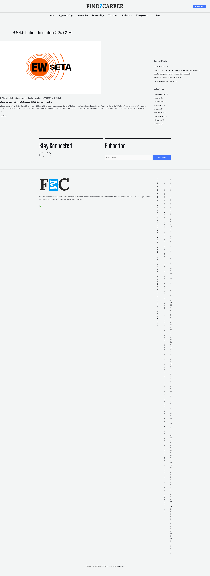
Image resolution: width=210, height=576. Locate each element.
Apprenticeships (159, 94)
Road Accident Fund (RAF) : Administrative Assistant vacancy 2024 (177, 70)
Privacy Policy (157, 215)
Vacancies (157, 123)
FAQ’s (157, 302)
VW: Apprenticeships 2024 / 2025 (165, 81)
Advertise (157, 289)
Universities (158, 120)
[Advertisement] (182, 40)
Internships (4, 102)
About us (157, 272)
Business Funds (159, 101)
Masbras (121, 566)
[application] (131, 15)
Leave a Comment (15, 102)
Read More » (4, 116)
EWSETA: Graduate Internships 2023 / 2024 (30, 98)
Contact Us (157, 317)
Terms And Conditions (157, 244)
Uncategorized (159, 116)
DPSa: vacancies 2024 (161, 66)
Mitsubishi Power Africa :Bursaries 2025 (167, 77)
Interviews (157, 109)
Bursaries (157, 97)
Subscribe (162, 157)
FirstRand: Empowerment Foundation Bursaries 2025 (172, 73)
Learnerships (158, 112)
